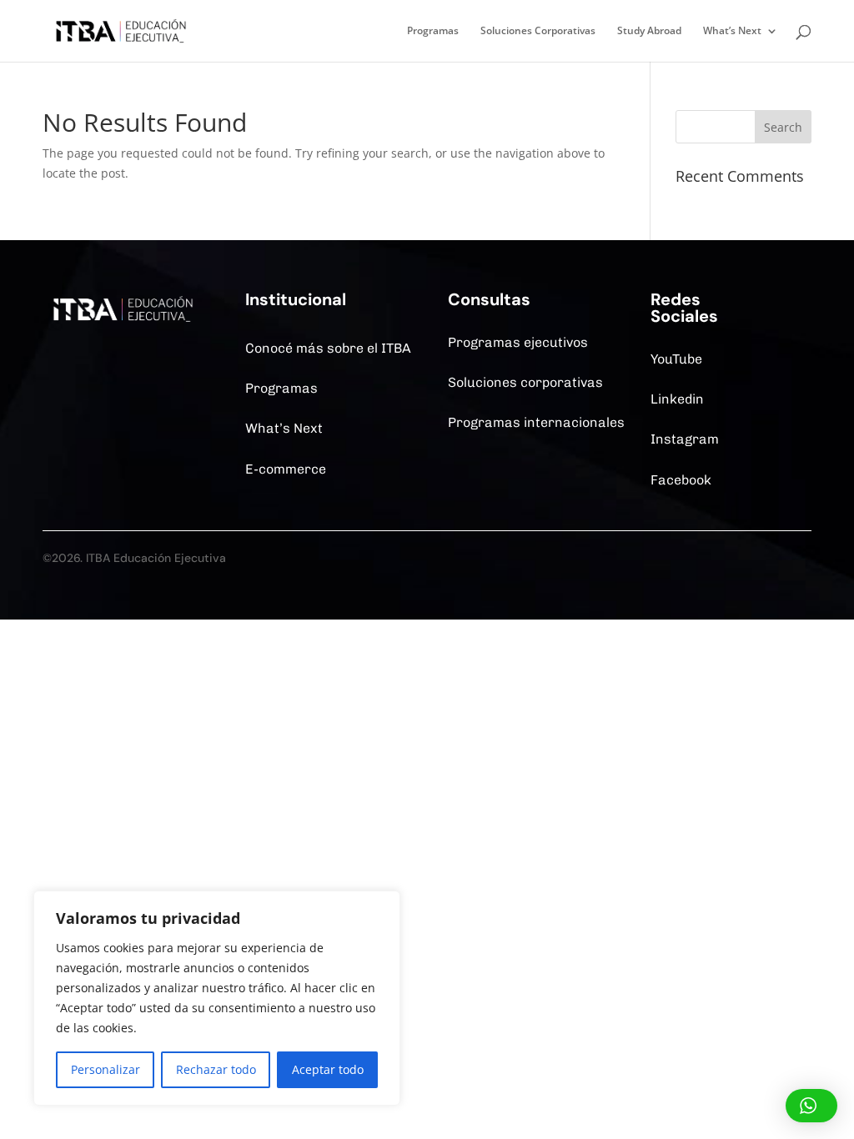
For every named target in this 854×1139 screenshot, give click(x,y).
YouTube (676, 359)
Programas (433, 31)
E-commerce (285, 469)
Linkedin (677, 399)
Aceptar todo (328, 1069)
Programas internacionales (536, 422)
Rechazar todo (216, 1069)
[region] (216, 998)
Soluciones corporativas (525, 382)
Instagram (685, 439)
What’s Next (732, 31)
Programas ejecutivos (518, 342)
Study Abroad (649, 31)
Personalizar (105, 1069)
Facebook (681, 480)
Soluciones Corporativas (537, 31)
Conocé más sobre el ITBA (328, 348)
